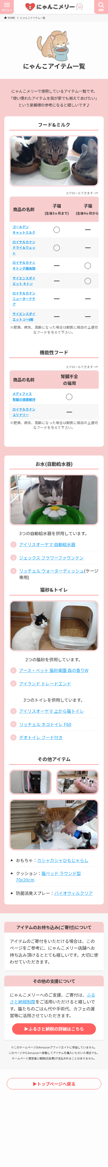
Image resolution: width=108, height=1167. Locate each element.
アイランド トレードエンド (45, 683)
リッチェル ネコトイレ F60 (45, 724)
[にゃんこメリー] (54, 7)
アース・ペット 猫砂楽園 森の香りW (53, 670)
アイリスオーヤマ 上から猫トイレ (51, 711)
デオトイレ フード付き (41, 737)
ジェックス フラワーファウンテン (51, 557)
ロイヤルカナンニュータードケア (24, 299)
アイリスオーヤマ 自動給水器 (47, 544)
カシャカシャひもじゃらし (62, 860)
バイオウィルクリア (73, 893)
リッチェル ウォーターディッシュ (51, 571)
